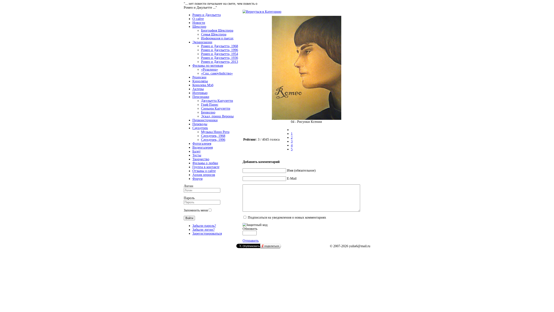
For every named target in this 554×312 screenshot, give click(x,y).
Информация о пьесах (217, 38)
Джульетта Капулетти (217, 100)
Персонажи (200, 97)
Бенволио (208, 112)
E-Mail (291, 178)
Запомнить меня (196, 210)
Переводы (199, 124)
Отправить (251, 240)
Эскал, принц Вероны (217, 116)
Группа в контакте (205, 167)
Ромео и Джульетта (206, 15)
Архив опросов (203, 175)
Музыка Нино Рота (215, 132)
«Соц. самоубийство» (217, 73)
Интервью (200, 93)
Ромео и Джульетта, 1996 (219, 50)
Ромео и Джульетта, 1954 (219, 54)
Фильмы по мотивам (207, 65)
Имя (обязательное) (301, 170)
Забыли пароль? (204, 226)
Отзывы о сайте (204, 171)
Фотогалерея (201, 143)
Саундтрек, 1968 (213, 136)
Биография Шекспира (217, 30)
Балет (196, 151)
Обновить (250, 229)
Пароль (189, 198)
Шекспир (199, 26)
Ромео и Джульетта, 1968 (219, 46)
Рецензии (199, 77)
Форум (197, 178)
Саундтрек (200, 128)
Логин (188, 186)
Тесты (196, 155)
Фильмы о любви (205, 163)
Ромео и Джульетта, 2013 (219, 61)
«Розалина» (209, 69)
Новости (198, 22)
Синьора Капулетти (215, 108)
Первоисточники (205, 120)
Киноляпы (200, 81)
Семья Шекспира (213, 34)
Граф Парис (209, 104)
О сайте (198, 19)
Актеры (198, 89)
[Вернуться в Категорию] (262, 11)
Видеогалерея (202, 147)
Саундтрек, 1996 (213, 139)
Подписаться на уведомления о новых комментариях (287, 217)
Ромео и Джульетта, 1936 (219, 58)
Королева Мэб (202, 85)
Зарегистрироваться (207, 233)
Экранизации (202, 42)
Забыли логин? (203, 229)
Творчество (200, 159)
